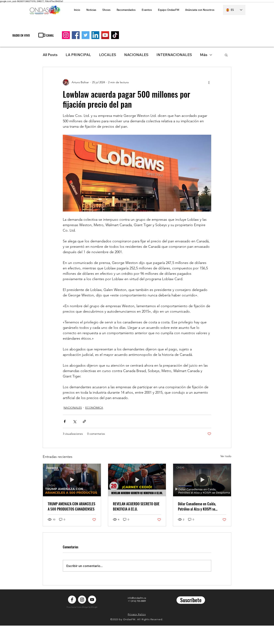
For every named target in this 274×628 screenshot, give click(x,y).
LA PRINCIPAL (78, 54)
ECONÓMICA (94, 407)
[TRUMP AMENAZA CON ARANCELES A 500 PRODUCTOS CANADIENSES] (72, 480)
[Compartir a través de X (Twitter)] (74, 421)
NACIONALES (136, 54)
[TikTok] (115, 35)
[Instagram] (66, 35)
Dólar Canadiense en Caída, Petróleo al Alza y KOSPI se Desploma (197, 506)
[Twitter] (85, 35)
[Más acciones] (208, 82)
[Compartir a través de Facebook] (65, 421)
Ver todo (225, 456)
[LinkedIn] (95, 35)
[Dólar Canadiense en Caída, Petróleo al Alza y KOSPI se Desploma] (202, 480)
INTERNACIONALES (174, 54)
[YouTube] (105, 35)
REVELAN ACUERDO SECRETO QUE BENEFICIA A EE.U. (136, 506)
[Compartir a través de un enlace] (84, 421)
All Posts (50, 54)
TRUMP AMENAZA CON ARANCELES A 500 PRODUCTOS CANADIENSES (71, 506)
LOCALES (107, 54)
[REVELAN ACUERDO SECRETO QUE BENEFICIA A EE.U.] (137, 480)
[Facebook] (76, 35)
